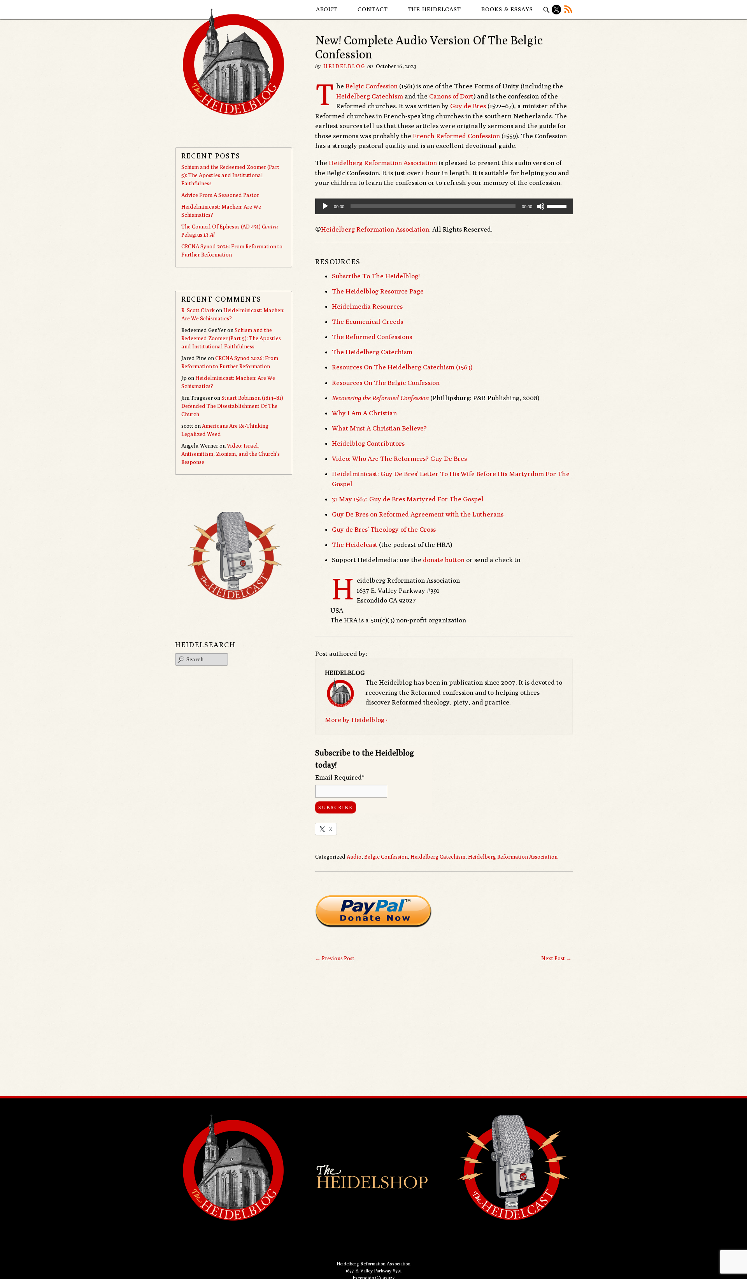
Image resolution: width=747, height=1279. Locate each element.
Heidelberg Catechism (369, 96)
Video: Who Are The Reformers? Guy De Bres (399, 458)
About (327, 9)
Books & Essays (507, 9)
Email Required (340, 777)
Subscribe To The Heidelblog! (376, 276)
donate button (444, 560)
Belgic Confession (371, 86)
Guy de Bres (468, 106)
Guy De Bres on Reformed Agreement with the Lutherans (417, 514)
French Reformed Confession (456, 136)
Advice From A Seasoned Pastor (220, 195)
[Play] (325, 206)
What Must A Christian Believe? (379, 428)
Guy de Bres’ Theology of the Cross (384, 529)
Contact (373, 9)
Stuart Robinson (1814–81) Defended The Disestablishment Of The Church (232, 406)
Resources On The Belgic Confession (386, 383)
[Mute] (541, 206)
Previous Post (334, 958)
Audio (354, 857)
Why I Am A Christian (364, 413)
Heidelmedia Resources (367, 306)
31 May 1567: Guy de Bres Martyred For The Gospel (408, 499)
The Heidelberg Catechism (372, 352)
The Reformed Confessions (372, 337)
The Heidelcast (434, 9)
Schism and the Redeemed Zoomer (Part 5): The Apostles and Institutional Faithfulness (230, 175)
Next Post (556, 958)
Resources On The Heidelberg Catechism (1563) (402, 367)
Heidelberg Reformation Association (383, 163)
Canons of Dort (451, 96)
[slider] (558, 206)
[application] (444, 206)
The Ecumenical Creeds (367, 321)
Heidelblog (344, 66)
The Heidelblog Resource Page (378, 291)
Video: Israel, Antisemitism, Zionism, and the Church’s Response (230, 454)
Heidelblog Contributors (368, 443)
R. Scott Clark (198, 310)
